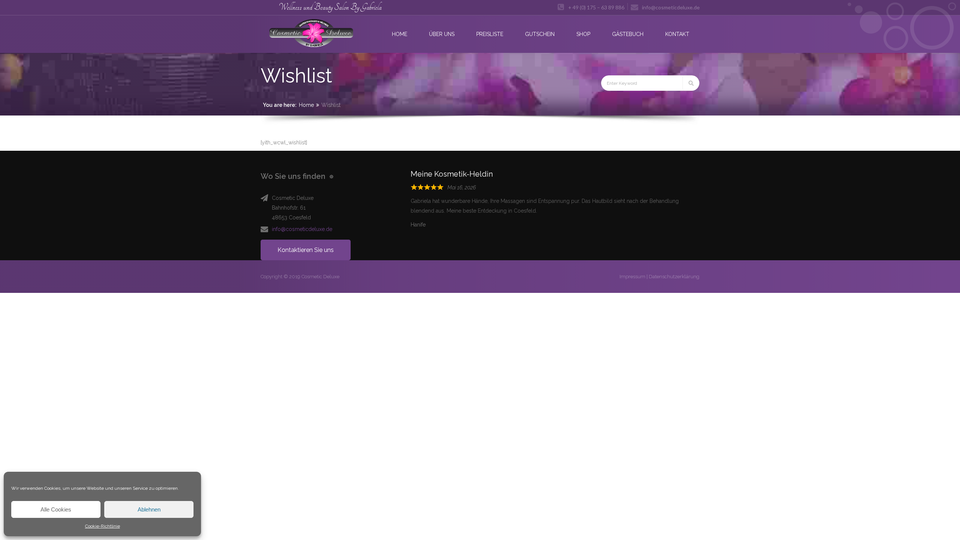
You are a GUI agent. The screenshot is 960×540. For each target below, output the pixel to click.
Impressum (632, 276)
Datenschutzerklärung (674, 276)
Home (306, 105)
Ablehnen (149, 509)
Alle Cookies (55, 509)
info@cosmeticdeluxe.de (302, 229)
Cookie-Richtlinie (102, 526)
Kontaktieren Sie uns (306, 250)
